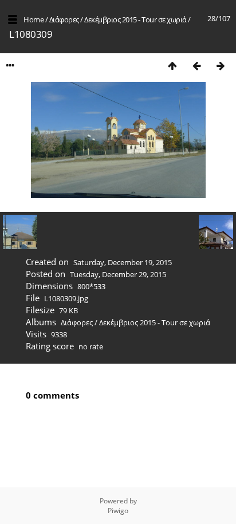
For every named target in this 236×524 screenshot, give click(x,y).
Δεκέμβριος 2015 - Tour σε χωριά (135, 19)
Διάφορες (64, 19)
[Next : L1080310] (221, 65)
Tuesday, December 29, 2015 (118, 274)
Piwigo (118, 510)
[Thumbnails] (172, 65)
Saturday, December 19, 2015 (122, 262)
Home (33, 19)
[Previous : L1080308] (196, 65)
